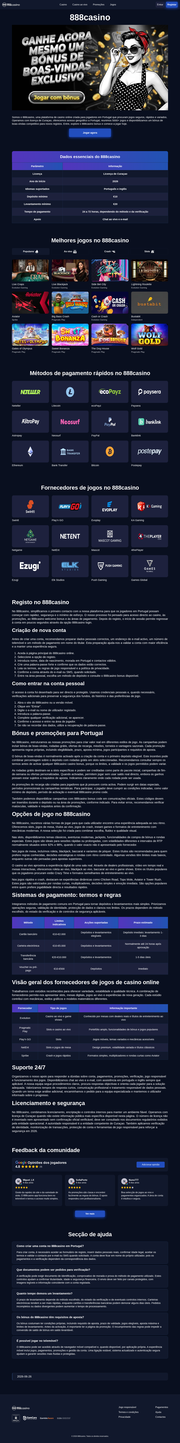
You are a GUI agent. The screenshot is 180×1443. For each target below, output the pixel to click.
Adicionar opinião (150, 1164)
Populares (28, 251)
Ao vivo (68, 251)
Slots (147, 251)
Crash (107, 251)
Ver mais (90, 1214)
